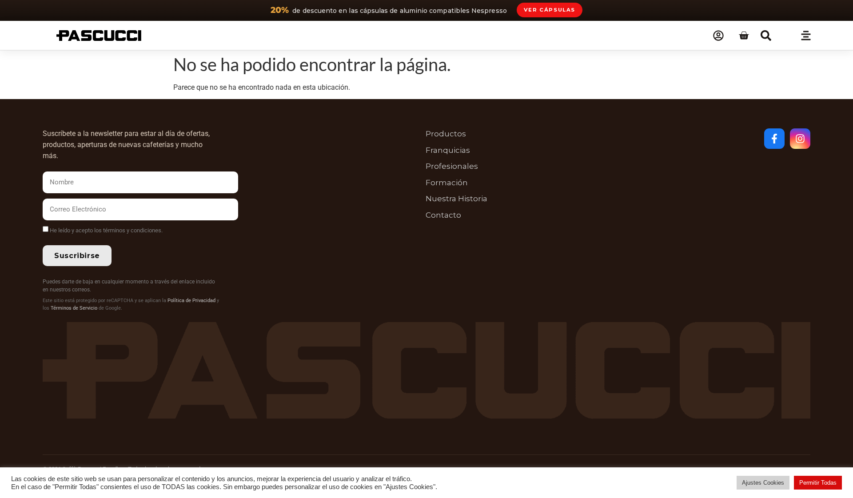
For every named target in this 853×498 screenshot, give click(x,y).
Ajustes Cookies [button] (763, 482)
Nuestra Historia (456, 198)
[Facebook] (774, 138)
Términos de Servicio (74, 308)
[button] (766, 35)
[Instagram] (800, 138)
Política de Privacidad (191, 300)
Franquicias (448, 150)
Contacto (443, 215)
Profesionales (452, 166)
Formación (447, 182)
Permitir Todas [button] (818, 482)
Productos (446, 133)
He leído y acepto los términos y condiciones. (106, 230)
